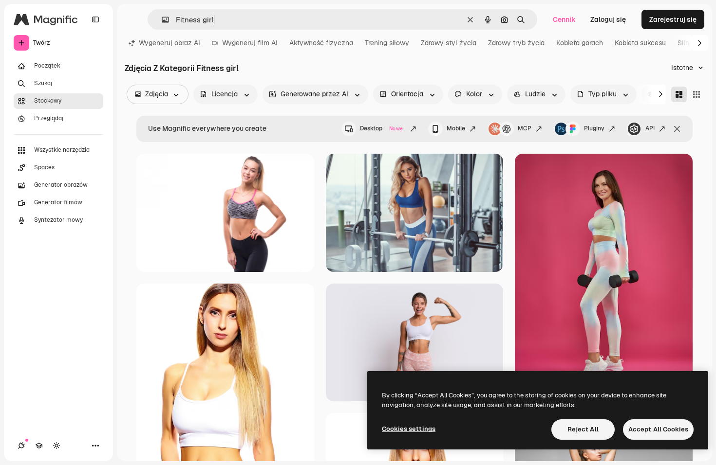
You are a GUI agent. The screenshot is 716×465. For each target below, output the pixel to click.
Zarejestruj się (673, 19)
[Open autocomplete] (161, 19)
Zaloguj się (608, 19)
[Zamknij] (677, 129)
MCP (524, 128)
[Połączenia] (21, 445)
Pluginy (594, 128)
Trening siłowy (387, 42)
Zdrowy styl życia (448, 42)
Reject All (583, 429)
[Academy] (39, 445)
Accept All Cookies (658, 429)
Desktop (381, 128)
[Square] (696, 94)
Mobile (456, 128)
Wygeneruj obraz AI (169, 42)
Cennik (564, 19)
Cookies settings (408, 429)
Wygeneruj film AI (250, 42)
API (650, 128)
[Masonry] (679, 94)
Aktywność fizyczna (321, 42)
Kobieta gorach (579, 42)
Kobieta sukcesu (640, 42)
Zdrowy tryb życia (516, 42)
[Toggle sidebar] (95, 19)
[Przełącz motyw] (56, 445)
